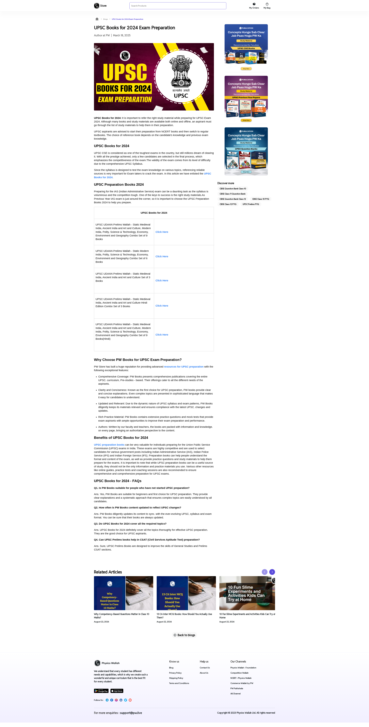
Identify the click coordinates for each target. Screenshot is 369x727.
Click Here (162, 232)
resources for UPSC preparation (184, 366)
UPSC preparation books (109, 444)
